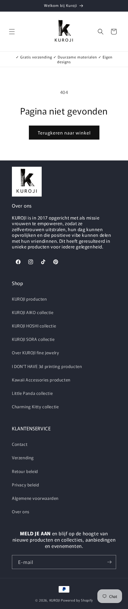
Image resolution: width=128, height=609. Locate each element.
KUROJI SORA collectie (33, 339)
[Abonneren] (109, 562)
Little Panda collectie (32, 393)
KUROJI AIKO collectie (33, 312)
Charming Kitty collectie (35, 406)
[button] (11, 31)
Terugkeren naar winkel (64, 132)
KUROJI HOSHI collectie (34, 326)
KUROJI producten (29, 299)
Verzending (23, 457)
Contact (19, 444)
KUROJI (54, 600)
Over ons (20, 511)
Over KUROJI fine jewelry (35, 352)
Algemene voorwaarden (35, 498)
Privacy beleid (25, 485)
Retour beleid (25, 471)
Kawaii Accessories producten (41, 380)
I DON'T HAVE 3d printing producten (47, 366)
